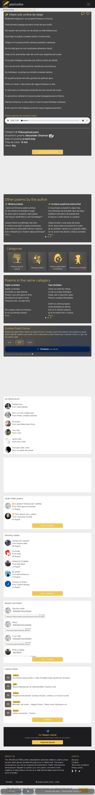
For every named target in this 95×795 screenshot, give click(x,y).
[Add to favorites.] (87, 13)
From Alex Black (18, 564)
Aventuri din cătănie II (20, 541)
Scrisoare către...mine (20, 448)
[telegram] (79, 771)
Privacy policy (77, 768)
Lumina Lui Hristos (19, 582)
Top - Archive (47, 659)
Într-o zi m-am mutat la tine (23, 413)
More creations (47, 525)
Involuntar (16, 551)
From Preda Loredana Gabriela (24, 416)
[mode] (28, 791)
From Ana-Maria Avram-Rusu (23, 424)
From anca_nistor (19, 442)
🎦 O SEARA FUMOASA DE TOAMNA (26, 504)
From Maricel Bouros (20, 574)
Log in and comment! (47, 152)
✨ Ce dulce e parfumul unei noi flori (64, 204)
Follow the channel (47, 742)
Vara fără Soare (18, 609)
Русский (19, 782)
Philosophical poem (28, 132)
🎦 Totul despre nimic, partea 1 (24, 514)
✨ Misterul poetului (14, 204)
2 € (9, 342)
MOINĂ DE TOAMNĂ (20, 561)
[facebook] (76, 771)
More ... (8, 234)
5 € (19, 342)
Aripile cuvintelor (12, 285)
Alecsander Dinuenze (36, 135)
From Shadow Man (19, 543)
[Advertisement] (47, 175)
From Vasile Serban (20, 407)
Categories (14, 248)
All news (47, 719)
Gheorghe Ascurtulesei (22, 611)
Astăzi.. (15, 622)
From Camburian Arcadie (22, 517)
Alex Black (17, 652)
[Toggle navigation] (88, 4)
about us (75, 760)
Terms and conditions (80, 765)
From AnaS (16, 554)
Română (9, 782)
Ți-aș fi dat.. (16, 636)
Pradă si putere (18, 650)
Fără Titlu (16, 430)
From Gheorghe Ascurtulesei (23, 507)
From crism (16, 433)
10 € (30, 342)
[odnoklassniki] (73, 771)
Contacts (75, 762)
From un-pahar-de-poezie (22, 450)
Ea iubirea (16, 572)
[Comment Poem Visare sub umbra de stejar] (82, 13)
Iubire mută (16, 439)
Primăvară (16, 422)
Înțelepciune (17, 404)
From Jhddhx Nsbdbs (21, 585)
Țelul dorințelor (55, 285)
